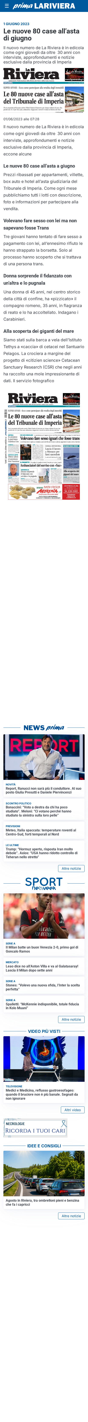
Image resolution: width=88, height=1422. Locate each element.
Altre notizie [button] (71, 868)
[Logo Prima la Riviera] (44, 6)
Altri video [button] (73, 1110)
